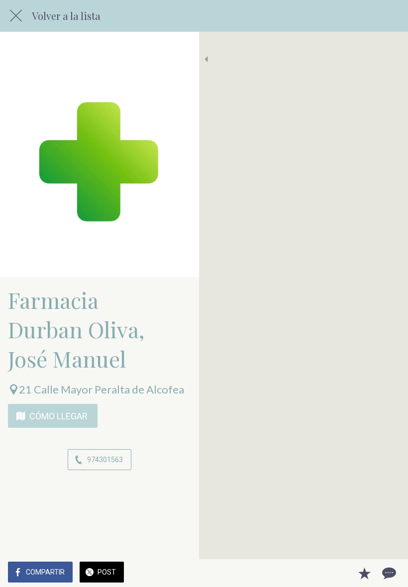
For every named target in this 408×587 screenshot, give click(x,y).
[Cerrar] (16, 16)
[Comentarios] (388, 573)
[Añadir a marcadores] (364, 573)
